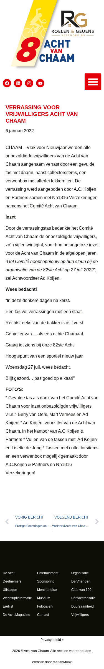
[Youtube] (40, 83)
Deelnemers (12, 581)
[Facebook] (7, 83)
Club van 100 (81, 590)
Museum (43, 598)
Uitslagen (10, 590)
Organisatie (80, 573)
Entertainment (47, 573)
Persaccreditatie (83, 598)
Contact (43, 615)
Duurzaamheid (82, 606)
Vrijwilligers (80, 615)
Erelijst (8, 606)
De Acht (8, 573)
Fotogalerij (45, 606)
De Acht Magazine (16, 615)
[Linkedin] (18, 83)
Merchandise (47, 590)
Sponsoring (46, 581)
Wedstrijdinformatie (17, 598)
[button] (93, 81)
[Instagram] (29, 83)
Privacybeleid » (52, 640)
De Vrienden (80, 581)
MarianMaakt (62, 662)
